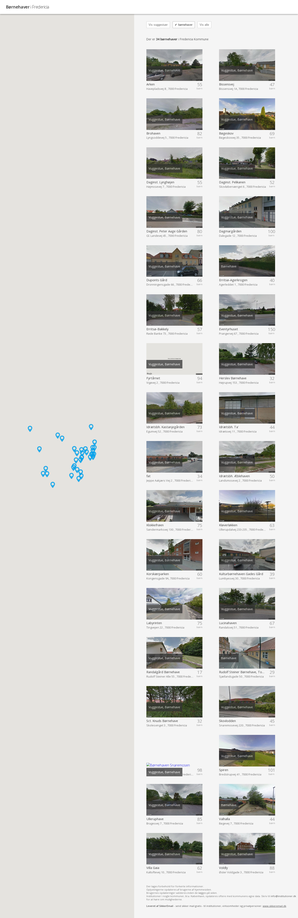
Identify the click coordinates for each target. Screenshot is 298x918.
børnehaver (183, 24)
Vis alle (204, 24)
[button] (78, 479)
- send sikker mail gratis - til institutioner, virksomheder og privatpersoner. (216, 906)
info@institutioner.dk (283, 896)
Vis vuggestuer (158, 24)
